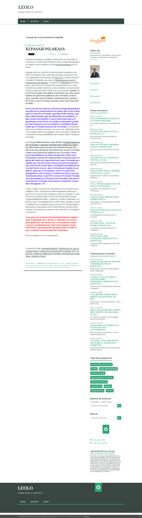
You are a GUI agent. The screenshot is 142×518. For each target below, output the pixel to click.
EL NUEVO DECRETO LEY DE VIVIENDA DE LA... (104, 132)
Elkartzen (65, 82)
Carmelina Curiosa (99, 340)
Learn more (86, 516)
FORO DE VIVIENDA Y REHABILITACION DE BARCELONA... (104, 145)
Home (23, 21)
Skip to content (6, 2)
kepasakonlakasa (49, 248)
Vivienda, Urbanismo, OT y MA (54, 263)
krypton (94, 325)
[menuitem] (23, 21)
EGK (74, 251)
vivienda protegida (98, 373)
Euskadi (94, 369)
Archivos (34, 21)
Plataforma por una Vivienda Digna (41, 265)
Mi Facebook (94, 96)
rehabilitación (96, 386)
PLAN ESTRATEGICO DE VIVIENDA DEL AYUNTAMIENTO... (104, 327)
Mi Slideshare (95, 102)
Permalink (31, 263)
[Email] (106, 429)
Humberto (95, 261)
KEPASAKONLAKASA (45, 48)
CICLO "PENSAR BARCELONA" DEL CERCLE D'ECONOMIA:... (105, 185)
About (46, 21)
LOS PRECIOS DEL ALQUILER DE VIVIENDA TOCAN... (104, 158)
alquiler (108, 386)
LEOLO (25, 7)
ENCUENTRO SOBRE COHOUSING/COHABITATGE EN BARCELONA (104, 238)
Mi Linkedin (94, 83)
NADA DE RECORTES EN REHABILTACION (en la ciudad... (105, 172)
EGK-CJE (59, 77)
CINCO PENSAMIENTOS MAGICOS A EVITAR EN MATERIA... (105, 119)
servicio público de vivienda (101, 364)
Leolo (92, 294)
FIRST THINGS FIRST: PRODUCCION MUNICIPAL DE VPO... (103, 296)
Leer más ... (94, 59)
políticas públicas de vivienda (47, 253)
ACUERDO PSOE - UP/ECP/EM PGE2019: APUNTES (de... (102, 224)
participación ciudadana (62, 267)
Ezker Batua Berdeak (108, 369)
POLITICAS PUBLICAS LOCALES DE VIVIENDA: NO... (105, 211)
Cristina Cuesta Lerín (100, 277)
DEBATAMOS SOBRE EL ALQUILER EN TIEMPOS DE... (104, 342)
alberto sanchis (97, 310)
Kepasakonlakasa (63, 64)
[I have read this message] (140, 516)
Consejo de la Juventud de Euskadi (55, 251)
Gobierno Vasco (38, 256)
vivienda (110, 390)
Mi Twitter (94, 90)
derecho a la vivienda (99, 382)
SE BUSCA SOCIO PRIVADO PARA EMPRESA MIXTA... (104, 198)
